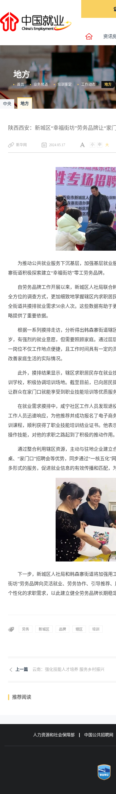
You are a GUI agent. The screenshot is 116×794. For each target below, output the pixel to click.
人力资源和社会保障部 (54, 735)
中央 (7, 104)
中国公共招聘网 (98, 735)
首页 (20, 84)
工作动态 (88, 84)
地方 (108, 84)
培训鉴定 (64, 84)
